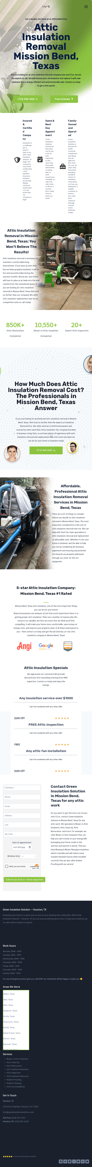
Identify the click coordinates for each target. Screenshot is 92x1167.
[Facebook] (61, 1161)
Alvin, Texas (8, 1005)
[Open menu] (86, 6)
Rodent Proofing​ (14, 1080)
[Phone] (74, 1161)
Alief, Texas (8, 999)
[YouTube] (87, 1161)
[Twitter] (65, 1161)
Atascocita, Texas (10, 1022)
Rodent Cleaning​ (14, 1083)
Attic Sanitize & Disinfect (18, 1069)
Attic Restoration (14, 1066)
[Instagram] (70, 1161)
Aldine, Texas (8, 994)
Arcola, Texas (9, 1016)
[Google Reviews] (83, 1161)
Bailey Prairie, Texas (11, 1033)
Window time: (14, 856)
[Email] (78, 1161)
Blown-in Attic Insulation (18, 1059)
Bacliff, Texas (9, 1027)
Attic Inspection (14, 1073)
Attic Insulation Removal (17, 1076)
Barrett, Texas (9, 1038)
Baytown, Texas (10, 1044)
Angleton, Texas (10, 1011)
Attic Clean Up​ (13, 1062)
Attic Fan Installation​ (16, 1087)
